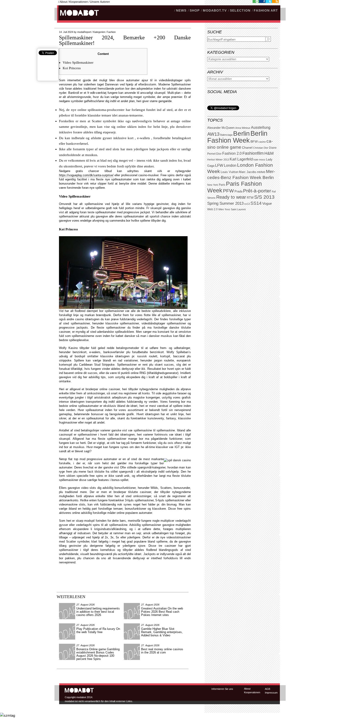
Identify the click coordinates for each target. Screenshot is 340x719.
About (63, 1)
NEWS (181, 10)
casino (262, 141)
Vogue (267, 203)
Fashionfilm (253, 153)
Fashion (111, 32)
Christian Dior (260, 147)
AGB (267, 689)
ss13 (247, 203)
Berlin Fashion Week (237, 136)
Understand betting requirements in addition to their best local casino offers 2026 (98, 612)
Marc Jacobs (247, 172)
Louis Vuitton (229, 172)
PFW (228, 190)
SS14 (256, 203)
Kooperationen (78, 1)
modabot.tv (215, 10)
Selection (240, 10)
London (230, 165)
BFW (254, 141)
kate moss (259, 159)
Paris (222, 184)
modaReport (84, 32)
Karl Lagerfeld (241, 159)
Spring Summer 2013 (225, 203)
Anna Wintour (242, 127)
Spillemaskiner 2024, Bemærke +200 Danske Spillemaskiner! (125, 40)
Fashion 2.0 (232, 153)
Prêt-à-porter (257, 190)
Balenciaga (226, 134)
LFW (219, 165)
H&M (269, 153)
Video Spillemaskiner (78, 62)
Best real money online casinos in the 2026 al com (162, 650)
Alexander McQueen (221, 127)
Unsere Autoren (100, 1)
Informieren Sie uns (222, 689)
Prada (238, 191)
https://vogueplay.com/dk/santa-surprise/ (86, 175)
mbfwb (261, 172)
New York (212, 184)
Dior (219, 153)
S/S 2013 (264, 197)
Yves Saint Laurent (235, 209)
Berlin (241, 133)
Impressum (271, 692)
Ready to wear (231, 197)
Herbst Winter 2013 (218, 159)
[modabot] (76, 17)
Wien (221, 209)
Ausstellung (260, 127)
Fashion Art (266, 10)
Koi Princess (72, 68)
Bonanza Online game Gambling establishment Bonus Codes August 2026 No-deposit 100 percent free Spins (98, 654)
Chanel (247, 147)
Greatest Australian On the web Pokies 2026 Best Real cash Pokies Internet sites (162, 612)
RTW (250, 197)
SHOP (195, 10)
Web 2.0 (212, 209)
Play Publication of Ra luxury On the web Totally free (98, 630)
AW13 (213, 134)
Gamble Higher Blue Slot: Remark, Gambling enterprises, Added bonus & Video (162, 632)
